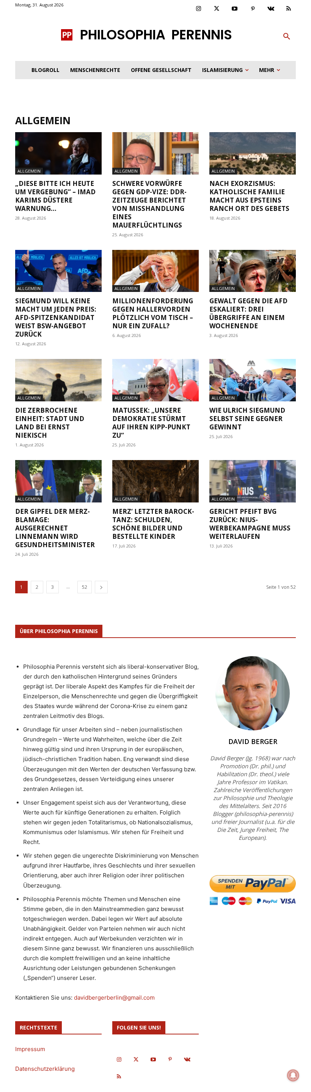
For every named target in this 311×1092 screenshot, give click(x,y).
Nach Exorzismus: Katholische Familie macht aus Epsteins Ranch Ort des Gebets (249, 196)
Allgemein (29, 171)
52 (84, 587)
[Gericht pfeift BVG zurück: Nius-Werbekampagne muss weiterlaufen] (252, 481)
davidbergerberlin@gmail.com (114, 997)
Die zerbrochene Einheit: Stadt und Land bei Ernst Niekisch (49, 423)
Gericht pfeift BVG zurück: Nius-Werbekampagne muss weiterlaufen (250, 524)
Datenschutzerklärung (45, 1068)
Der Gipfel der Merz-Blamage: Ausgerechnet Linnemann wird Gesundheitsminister (55, 528)
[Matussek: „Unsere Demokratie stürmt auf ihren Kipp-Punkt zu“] (155, 380)
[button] (287, 37)
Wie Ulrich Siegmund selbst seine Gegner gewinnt (247, 418)
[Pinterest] (253, 9)
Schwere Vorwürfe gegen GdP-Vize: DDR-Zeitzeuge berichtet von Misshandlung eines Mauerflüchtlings (149, 204)
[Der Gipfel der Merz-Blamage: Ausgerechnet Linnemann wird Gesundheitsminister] (58, 481)
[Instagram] (199, 9)
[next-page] (101, 587)
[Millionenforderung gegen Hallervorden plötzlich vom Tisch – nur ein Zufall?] (155, 271)
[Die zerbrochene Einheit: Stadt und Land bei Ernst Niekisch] (58, 380)
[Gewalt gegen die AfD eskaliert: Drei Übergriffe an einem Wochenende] (252, 271)
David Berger (252, 741)
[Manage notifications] (293, 1075)
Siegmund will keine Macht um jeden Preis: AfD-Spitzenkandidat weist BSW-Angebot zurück (55, 317)
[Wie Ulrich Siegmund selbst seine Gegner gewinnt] (252, 380)
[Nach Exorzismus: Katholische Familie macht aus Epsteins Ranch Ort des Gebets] (252, 153)
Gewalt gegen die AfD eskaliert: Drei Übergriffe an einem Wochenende (248, 313)
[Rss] (289, 9)
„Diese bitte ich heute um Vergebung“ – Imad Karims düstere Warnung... (55, 196)
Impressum (30, 1049)
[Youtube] (235, 9)
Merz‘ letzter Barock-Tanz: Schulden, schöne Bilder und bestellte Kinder (153, 524)
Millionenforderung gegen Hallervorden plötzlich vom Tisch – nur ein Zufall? (152, 313)
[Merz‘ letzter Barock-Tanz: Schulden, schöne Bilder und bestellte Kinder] (155, 481)
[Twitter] (217, 9)
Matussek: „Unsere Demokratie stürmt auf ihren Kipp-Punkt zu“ (151, 423)
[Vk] (271, 9)
